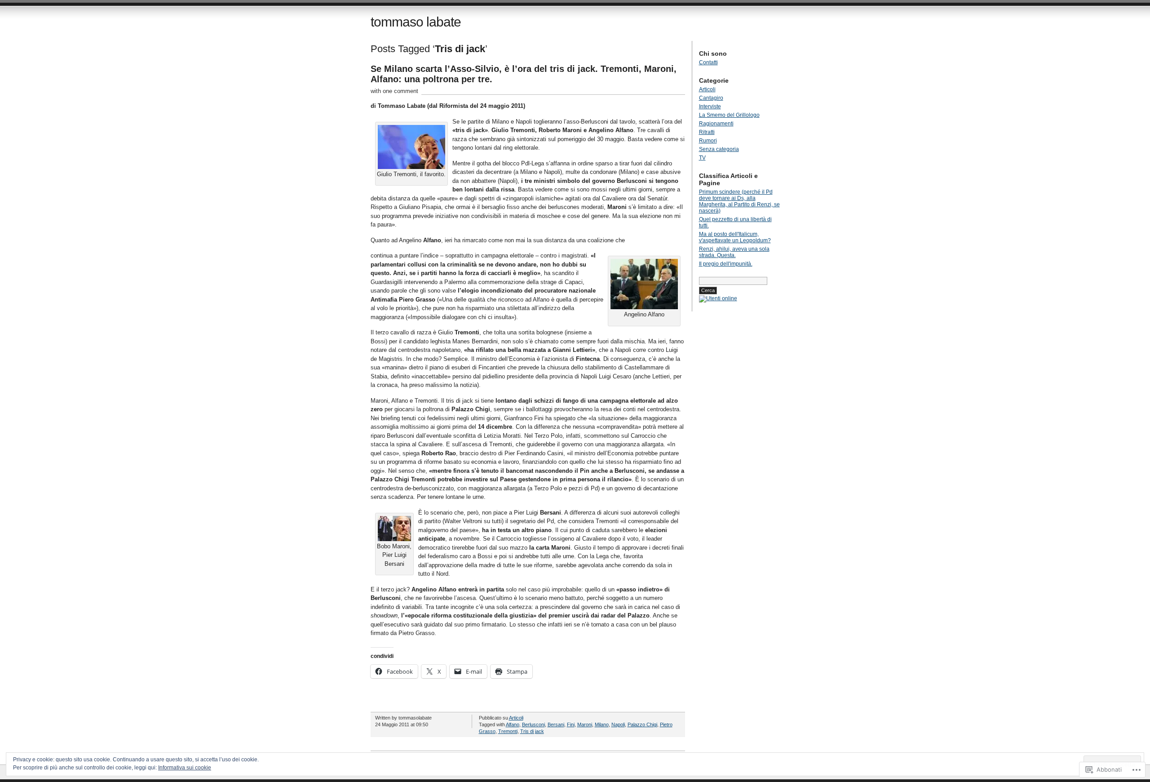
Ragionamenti (716, 123)
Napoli (618, 724)
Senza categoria (719, 149)
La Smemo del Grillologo (729, 115)
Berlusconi (533, 724)
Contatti (708, 62)
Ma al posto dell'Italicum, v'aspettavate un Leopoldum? (735, 237)
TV (702, 158)
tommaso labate (416, 21)
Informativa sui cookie (184, 767)
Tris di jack (532, 731)
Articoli (516, 717)
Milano (602, 724)
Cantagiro (711, 98)
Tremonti (508, 731)
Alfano (512, 724)
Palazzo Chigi (642, 724)
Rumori (708, 141)
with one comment (394, 91)
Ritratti (707, 132)
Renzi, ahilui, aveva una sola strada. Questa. (734, 252)
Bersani (556, 724)
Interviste (710, 106)
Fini (571, 724)
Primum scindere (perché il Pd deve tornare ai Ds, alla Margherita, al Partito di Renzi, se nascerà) (739, 201)
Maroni (584, 724)
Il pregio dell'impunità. (725, 264)
